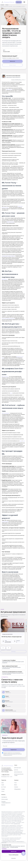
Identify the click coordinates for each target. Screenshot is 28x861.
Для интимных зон (18, 772)
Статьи (6, 4)
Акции (2, 784)
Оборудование (17, 789)
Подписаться (13, 749)
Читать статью (12, 65)
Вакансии (3, 804)
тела (24, 440)
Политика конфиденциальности (5, 802)
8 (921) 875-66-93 (17, 823)
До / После (3, 787)
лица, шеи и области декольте (8, 318)
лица (11, 393)
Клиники (16, 787)
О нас (15, 782)
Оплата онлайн (4, 799)
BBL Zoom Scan (5, 376)
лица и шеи (20, 206)
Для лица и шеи (17, 767)
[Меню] (24, 2)
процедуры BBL (5, 521)
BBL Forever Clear (10, 221)
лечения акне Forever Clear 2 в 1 (8, 256)
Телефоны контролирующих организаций (14, 832)
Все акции (13, 651)
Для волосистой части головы (18, 774)
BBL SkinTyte (4, 279)
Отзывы (3, 789)
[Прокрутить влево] (3, 647)
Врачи (15, 784)
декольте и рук (5, 207)
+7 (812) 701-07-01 (5, 774)
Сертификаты (4, 797)
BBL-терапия (9, 89)
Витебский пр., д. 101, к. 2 (20, 79)
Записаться (18, 2)
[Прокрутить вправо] (8, 647)
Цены (2, 782)
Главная (2, 4)
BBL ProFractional (5, 413)
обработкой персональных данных (10, 754)
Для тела (16, 769)
